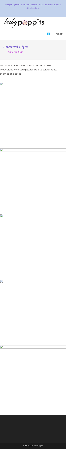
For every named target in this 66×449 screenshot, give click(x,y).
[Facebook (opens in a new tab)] (29, 11)
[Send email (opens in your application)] (37, 11)
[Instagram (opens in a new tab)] (33, 11)
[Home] (4, 52)
